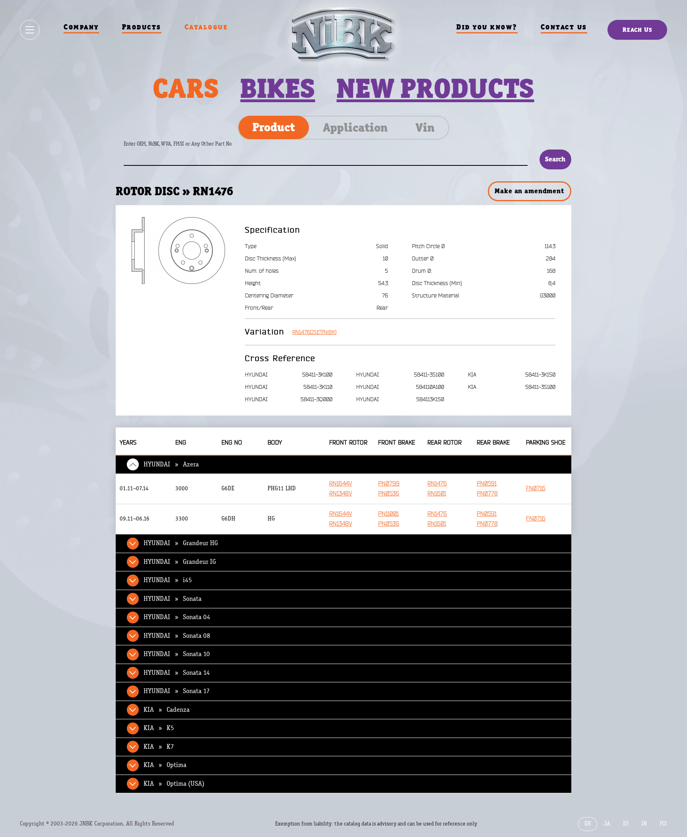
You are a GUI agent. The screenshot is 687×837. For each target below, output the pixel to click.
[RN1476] (178, 250)
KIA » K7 (159, 747)
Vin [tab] (425, 127)
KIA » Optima (165, 765)
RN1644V (340, 483)
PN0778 (487, 493)
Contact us (564, 26)
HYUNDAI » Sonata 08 (177, 636)
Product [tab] (273, 127)
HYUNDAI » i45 (168, 580)
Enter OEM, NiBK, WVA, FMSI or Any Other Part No (185, 147)
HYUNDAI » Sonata (173, 599)
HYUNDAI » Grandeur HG (181, 543)
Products (141, 26)
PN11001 (388, 514)
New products (435, 88)
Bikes (277, 88)
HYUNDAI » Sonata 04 (177, 617)
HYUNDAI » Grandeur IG (180, 562)
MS (663, 823)
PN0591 (487, 483)
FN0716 (535, 488)
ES (626, 823)
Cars (186, 88)
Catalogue (206, 26)
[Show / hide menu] (30, 30)
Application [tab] (355, 127)
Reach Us (637, 29)
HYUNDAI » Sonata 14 (177, 673)
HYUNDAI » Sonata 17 (177, 691)
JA (607, 823)
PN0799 (389, 483)
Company (81, 26)
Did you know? (487, 26)
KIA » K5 (159, 728)
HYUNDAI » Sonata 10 (177, 654)
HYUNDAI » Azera (171, 464)
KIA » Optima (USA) (174, 784)
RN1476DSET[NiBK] (314, 332)
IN (644, 823)
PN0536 (388, 493)
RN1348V (340, 493)
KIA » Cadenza (167, 710)
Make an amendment (529, 190)
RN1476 (437, 483)
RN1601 (436, 493)
